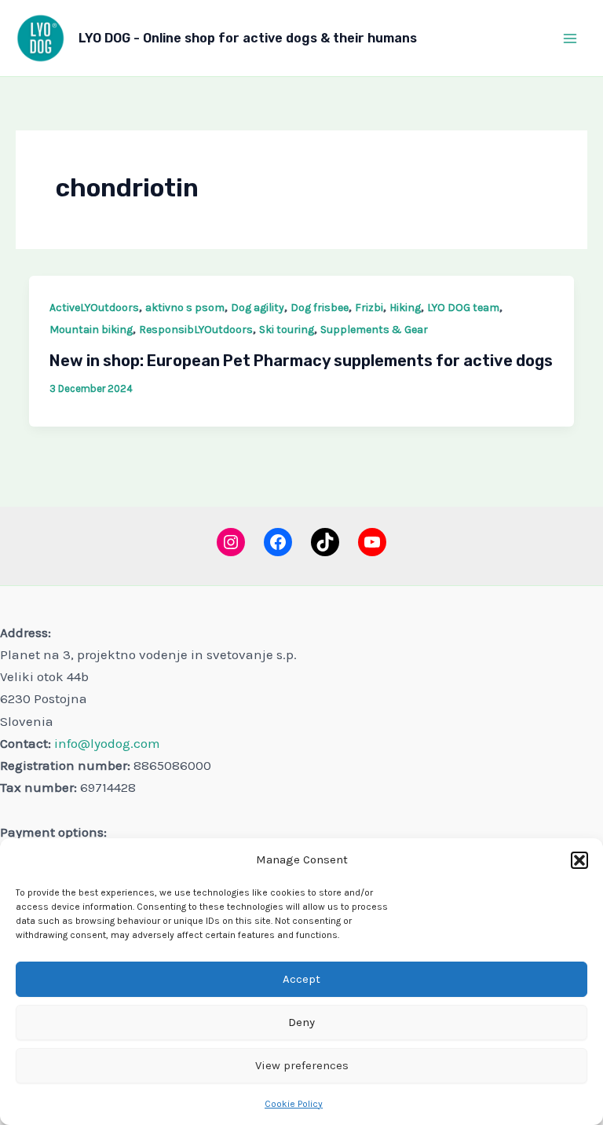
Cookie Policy (294, 1103)
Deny (301, 1022)
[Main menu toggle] (570, 38)
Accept (301, 979)
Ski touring (286, 329)
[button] (579, 860)
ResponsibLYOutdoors (196, 329)
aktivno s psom (185, 307)
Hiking (405, 307)
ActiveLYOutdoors (94, 307)
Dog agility (257, 307)
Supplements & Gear (374, 329)
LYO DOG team (463, 307)
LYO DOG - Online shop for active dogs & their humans (248, 38)
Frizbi (369, 307)
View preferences (302, 1065)
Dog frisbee (320, 307)
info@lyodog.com (107, 743)
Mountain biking (91, 329)
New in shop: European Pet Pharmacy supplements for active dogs (301, 360)
